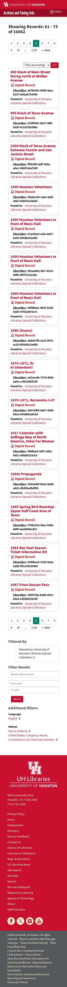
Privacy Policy (15, 814)
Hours (11, 820)
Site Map (12, 876)
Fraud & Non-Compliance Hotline (25, 951)
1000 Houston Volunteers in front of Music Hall (33, 222)
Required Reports (42, 963)
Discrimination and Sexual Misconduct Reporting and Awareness (28, 976)
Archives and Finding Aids (19, 12)
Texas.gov (12, 943)
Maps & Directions (18, 859)
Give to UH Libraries (19, 848)
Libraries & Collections (21, 853)
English (13, 718)
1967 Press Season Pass (29, 584)
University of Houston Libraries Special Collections (31, 101)
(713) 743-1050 (16, 804)
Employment (15, 825)
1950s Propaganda (26, 474)
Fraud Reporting (16, 947)
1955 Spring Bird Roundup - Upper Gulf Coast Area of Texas (33, 511)
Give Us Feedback (18, 836)
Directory (13, 831)
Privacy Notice (33, 955)
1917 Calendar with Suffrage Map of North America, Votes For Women (32, 437)
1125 (34, 50)
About (11, 904)
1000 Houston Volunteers (31, 187)
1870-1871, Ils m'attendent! (22, 365)
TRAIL (53, 943)
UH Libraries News (18, 865)
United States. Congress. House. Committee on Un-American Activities (31, 737)
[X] (20, 921)
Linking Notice (15, 955)
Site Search (14, 870)
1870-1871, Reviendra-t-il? (32, 400)
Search (11, 881)
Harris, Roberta (18, 731)
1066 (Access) (21, 330)
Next (46, 50)
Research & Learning (20, 893)
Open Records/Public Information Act (28, 959)
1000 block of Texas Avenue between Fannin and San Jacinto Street (33, 150)
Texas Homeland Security (34, 943)
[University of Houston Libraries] (33, 774)
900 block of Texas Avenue (32, 113)
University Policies (17, 982)
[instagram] (30, 921)
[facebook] (11, 921)
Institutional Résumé (19, 963)
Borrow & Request (18, 887)
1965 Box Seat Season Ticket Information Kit (28, 550)
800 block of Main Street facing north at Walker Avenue (30, 76)
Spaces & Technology (20, 898)
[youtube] (39, 921)
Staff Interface (16, 910)
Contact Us (14, 842)
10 (18, 50)
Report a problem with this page (37, 939)
